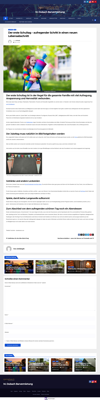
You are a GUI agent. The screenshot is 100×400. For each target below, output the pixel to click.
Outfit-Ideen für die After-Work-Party (18, 238)
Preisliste (71, 18)
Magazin (43, 18)
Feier (76, 137)
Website (7, 332)
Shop (79, 18)
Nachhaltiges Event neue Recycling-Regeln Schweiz (83, 365)
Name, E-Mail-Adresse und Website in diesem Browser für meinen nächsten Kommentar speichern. (30, 341)
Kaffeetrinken (29, 122)
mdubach (17, 271)
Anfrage (28, 18)
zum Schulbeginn (10, 104)
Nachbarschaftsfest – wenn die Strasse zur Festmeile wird (75, 238)
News (11, 265)
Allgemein (11, 29)
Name (6, 314)
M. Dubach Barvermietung (50, 12)
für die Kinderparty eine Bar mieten (33, 184)
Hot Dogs (82, 191)
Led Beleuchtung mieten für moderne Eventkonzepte (17, 268)
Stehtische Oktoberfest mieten (80, 269)
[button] (92, 20)
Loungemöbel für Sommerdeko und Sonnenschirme (49, 268)
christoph (17, 40)
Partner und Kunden (25, 22)
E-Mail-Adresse (9, 323)
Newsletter (53, 18)
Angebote (19, 18)
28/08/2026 (9, 367)
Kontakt (62, 18)
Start (11, 18)
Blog (15, 29)
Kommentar (8, 286)
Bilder (36, 18)
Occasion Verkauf (10, 22)
